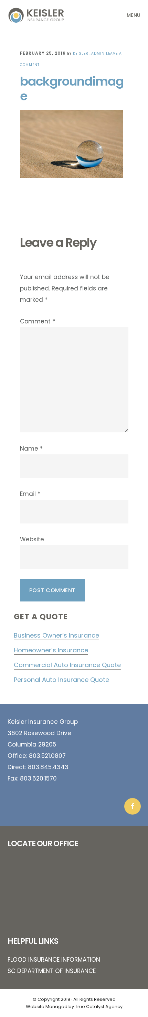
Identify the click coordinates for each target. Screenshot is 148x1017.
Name (31, 448)
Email (30, 494)
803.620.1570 (38, 778)
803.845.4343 (48, 767)
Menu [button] (134, 15)
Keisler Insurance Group (42, 15)
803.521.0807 (47, 756)
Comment (37, 321)
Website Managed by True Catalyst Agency (74, 1006)
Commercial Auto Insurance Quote (67, 665)
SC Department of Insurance (52, 971)
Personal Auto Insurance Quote (61, 679)
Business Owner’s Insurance (56, 635)
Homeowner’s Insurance (51, 650)
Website (32, 539)
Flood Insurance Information (54, 959)
